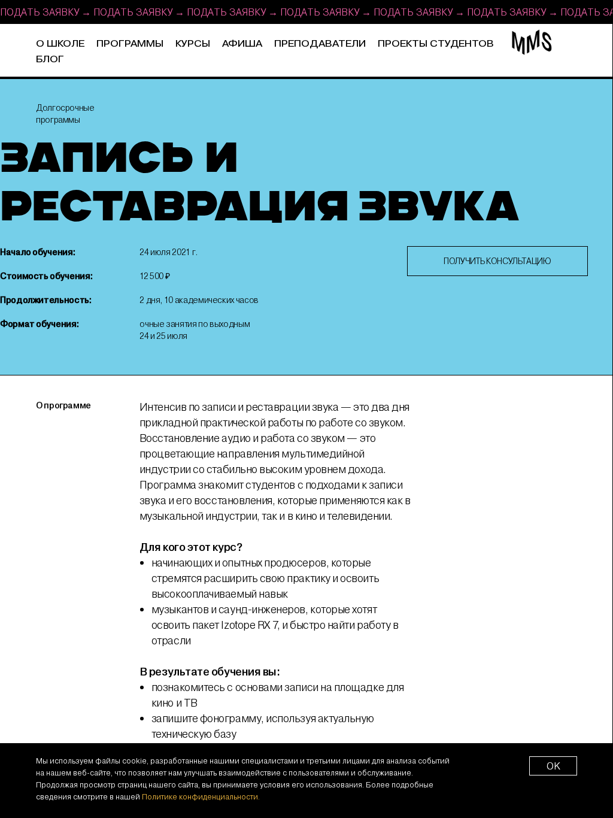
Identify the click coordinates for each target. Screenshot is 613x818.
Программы (129, 44)
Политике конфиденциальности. (201, 796)
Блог (50, 59)
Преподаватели (320, 44)
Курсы (192, 44)
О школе (60, 44)
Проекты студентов (436, 44)
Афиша (242, 44)
